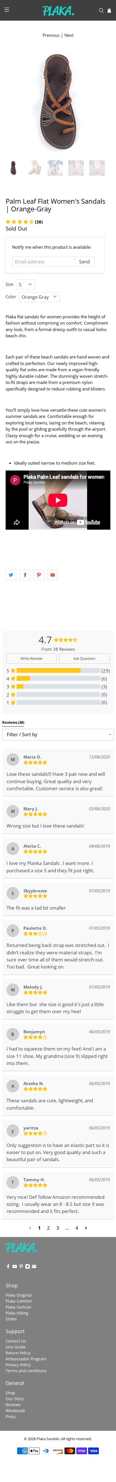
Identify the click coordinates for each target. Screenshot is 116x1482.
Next (68, 35)
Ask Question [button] (84, 658)
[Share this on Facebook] (25, 575)
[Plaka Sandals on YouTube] (14, 1267)
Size (9, 284)
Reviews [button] (13, 722)
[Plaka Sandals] (58, 10)
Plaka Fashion (18, 1307)
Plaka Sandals (48, 1438)
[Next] (101, 102)
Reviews (13, 1404)
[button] (30, 1228)
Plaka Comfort (19, 1301)
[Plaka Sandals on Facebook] (8, 1267)
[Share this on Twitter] (11, 575)
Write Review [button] (31, 658)
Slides (11, 1319)
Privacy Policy (18, 1364)
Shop (10, 1392)
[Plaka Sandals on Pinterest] (21, 1267)
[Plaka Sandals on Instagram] (27, 1267)
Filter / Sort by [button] (22, 734)
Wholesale (15, 1410)
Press (11, 1416)
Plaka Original (19, 1295)
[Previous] (14, 102)
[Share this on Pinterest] (39, 575)
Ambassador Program (26, 1358)
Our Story (15, 1398)
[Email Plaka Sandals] (34, 1267)
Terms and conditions (26, 1370)
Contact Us (16, 1341)
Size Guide (16, 1347)
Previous (51, 35)
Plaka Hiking (17, 1313)
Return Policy (18, 1353)
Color (11, 296)
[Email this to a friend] (52, 575)
